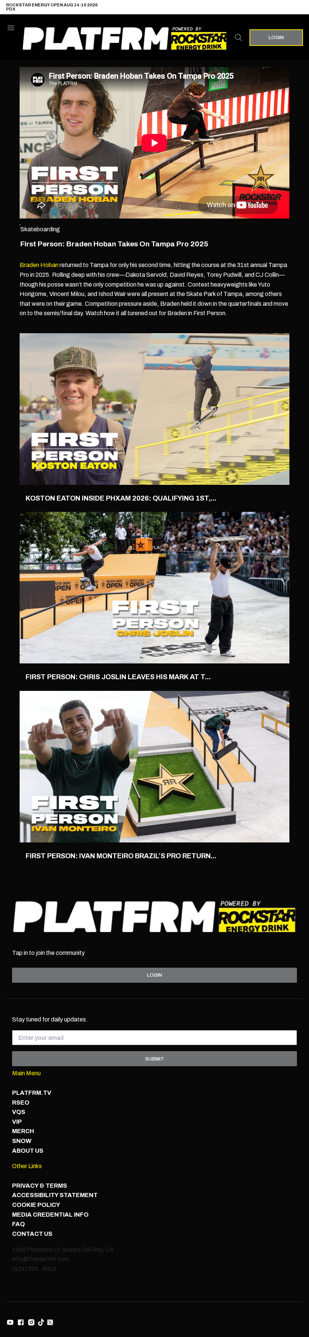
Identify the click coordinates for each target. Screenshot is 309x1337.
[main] (154, 471)
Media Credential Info (50, 1214)
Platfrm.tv (31, 1093)
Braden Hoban (39, 265)
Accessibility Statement (55, 1195)
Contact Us (32, 1234)
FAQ (18, 1224)
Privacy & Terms (39, 1185)
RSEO (20, 1102)
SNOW (21, 1141)
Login (276, 37)
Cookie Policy (36, 1205)
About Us (27, 1150)
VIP (17, 1121)
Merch (23, 1131)
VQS (18, 1112)
